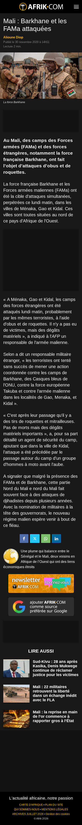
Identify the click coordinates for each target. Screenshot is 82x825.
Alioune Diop (13, 37)
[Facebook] (24, 538)
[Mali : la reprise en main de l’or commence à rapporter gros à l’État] (16, 719)
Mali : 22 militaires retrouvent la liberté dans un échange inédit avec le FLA (55, 693)
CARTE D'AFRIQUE (31, 804)
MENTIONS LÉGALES (55, 809)
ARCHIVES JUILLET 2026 (28, 814)
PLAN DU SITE (54, 804)
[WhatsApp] (45, 538)
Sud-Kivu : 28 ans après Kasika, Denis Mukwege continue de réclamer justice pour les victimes (56, 668)
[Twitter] (35, 538)
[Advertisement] (41, 121)
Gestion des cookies (58, 814)
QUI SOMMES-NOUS (26, 809)
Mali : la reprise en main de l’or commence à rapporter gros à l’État (55, 716)
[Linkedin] (56, 538)
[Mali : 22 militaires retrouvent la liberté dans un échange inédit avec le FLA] (16, 694)
